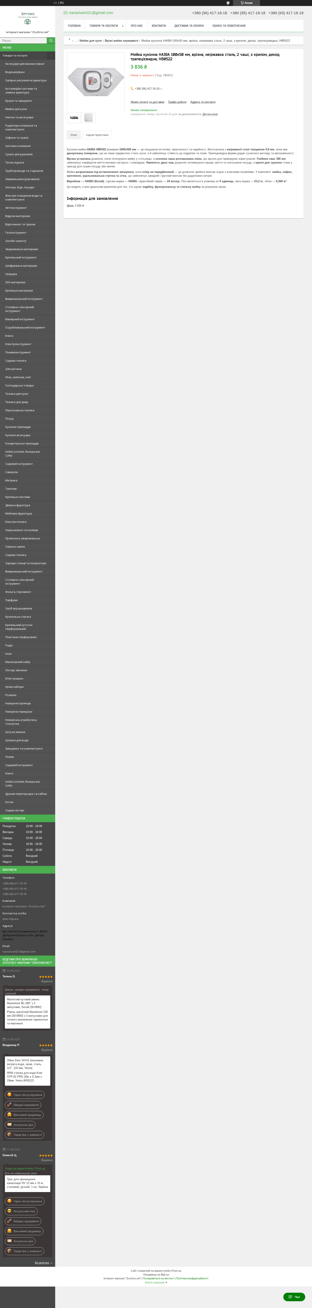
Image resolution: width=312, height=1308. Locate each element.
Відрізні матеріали (17, 216)
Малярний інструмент (20, 319)
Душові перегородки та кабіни (26, 794)
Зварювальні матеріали (21, 249)
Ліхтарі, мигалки (16, 670)
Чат (297, 1297)
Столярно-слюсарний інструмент (19, 309)
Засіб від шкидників (18, 608)
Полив (9, 757)
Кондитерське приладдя (22, 443)
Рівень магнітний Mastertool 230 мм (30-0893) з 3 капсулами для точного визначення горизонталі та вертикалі (27, 1017)
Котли (9, 802)
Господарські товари (19, 385)
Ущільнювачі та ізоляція (21, 530)
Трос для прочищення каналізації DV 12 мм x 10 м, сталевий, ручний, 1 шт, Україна (27, 1183)
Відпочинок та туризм (20, 224)
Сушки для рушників (19, 154)
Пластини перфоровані (21, 637)
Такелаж (11, 488)
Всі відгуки (42, 1262)
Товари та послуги (15, 55)
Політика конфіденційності (192, 1278)
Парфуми (11, 600)
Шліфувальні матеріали (21, 266)
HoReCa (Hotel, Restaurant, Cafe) (22, 453)
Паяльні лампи (15, 546)
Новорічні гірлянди (18, 703)
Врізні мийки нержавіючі (121, 40)
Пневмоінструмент (18, 352)
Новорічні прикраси (18, 711)
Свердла (11, 274)
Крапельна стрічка (18, 617)
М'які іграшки (14, 678)
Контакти (159, 25)
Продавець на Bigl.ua (156, 1274)
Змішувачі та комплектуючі (24, 748)
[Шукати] (51, 40)
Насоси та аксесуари (19, 117)
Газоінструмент (16, 232)
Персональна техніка (19, 410)
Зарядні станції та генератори (25, 563)
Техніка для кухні (16, 394)
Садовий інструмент (19, 464)
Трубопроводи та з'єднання (24, 171)
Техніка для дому (16, 402)
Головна (74, 25)
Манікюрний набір (17, 662)
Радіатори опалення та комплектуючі (21, 127)
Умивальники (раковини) (22, 179)
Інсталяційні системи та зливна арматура (21, 90)
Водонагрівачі (15, 72)
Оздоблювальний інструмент (25, 327)
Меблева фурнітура (18, 513)
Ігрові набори (14, 687)
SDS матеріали (15, 282)
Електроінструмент (18, 344)
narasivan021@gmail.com (19, 951)
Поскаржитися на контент (158, 1278)
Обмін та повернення (229, 25)
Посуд (9, 418)
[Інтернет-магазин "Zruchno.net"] (27, 19)
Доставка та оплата (189, 25)
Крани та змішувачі (18, 101)
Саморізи (11, 472)
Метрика (11, 480)
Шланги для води (16, 740)
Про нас (137, 25)
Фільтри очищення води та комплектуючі (23, 197)
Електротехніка (16, 522)
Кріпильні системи (17, 497)
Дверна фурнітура (17, 505)
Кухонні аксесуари (17, 435)
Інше (8, 653)
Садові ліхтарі (14, 810)
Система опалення (18, 146)
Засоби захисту (15, 241)
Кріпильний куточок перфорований (19, 627)
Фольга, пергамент (18, 592)
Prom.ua (176, 1270)
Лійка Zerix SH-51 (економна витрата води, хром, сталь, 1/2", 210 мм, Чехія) (25, 1064)
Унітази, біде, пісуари (19, 187)
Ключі (9, 336)
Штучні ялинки (15, 732)
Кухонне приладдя (18, 427)
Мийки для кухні (16, 109)
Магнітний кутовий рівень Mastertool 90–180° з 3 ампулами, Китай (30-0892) (24, 1003)
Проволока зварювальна (22, 538)
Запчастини (13, 369)
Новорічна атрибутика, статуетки (21, 722)
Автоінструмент (16, 208)
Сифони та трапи (16, 138)
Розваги (10, 695)
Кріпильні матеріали (19, 290)
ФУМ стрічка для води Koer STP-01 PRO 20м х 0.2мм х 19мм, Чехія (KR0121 (24, 1076)
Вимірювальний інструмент (24, 299)
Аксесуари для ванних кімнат (25, 64)
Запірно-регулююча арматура (25, 80)
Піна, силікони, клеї (18, 377)
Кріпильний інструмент (21, 257)
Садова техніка (15, 360)
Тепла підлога (14, 162)
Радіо (9, 645)
